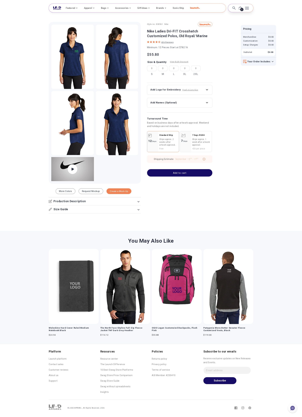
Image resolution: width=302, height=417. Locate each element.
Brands (160, 8)
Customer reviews (58, 370)
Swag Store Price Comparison (116, 375)
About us (54, 375)
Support (53, 381)
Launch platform (58, 359)
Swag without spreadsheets (115, 386)
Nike (166, 24)
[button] (195, 8)
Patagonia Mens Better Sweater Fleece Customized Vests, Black (224, 329)
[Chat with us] (292, 408)
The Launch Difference (112, 364)
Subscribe (220, 380)
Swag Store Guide (110, 381)
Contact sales (56, 364)
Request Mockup (91, 191)
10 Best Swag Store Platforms (116, 370)
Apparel (88, 8)
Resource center (109, 359)
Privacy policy (159, 364)
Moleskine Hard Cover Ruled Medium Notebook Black (69, 329)
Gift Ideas (142, 8)
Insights (104, 392)
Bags (103, 8)
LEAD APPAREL (75, 408)
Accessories (122, 8)
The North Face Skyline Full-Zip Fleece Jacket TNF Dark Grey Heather (121, 329)
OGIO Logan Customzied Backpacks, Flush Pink (174, 329)
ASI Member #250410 (164, 375)
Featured (70, 8)
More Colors (65, 191)
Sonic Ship (178, 8)
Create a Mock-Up (119, 191)
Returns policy (159, 359)
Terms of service (161, 370)
